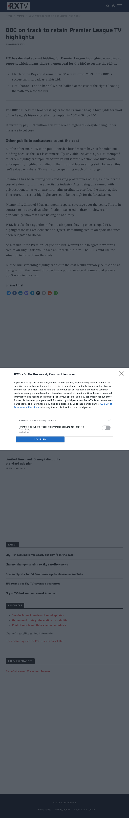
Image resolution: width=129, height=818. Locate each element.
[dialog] (64, 409)
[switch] (106, 428)
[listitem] (64, 420)
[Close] (122, 374)
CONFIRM (40, 439)
